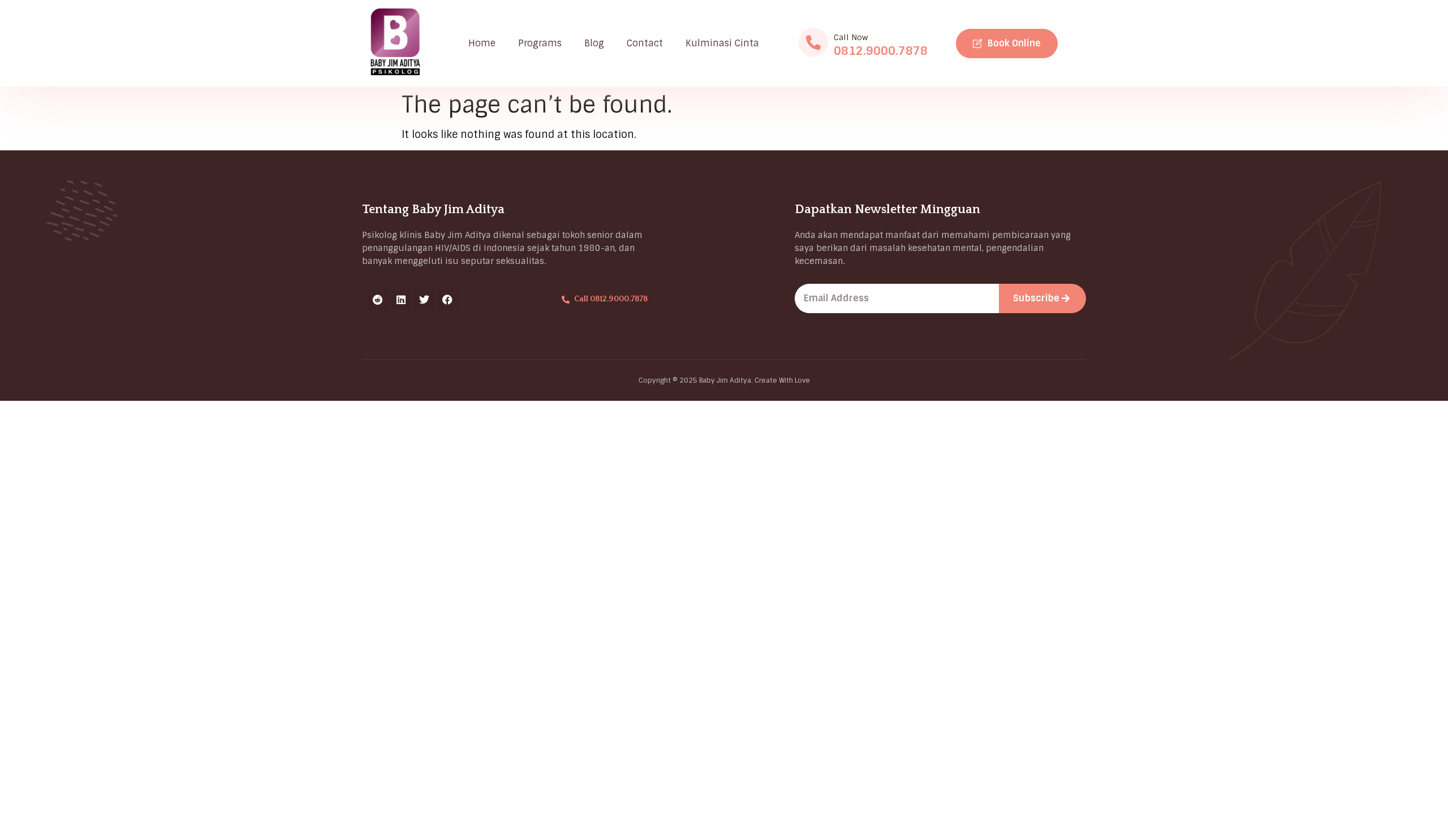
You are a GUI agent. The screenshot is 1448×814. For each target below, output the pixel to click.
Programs (540, 43)
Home (481, 43)
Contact (645, 43)
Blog (594, 43)
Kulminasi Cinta (722, 43)
